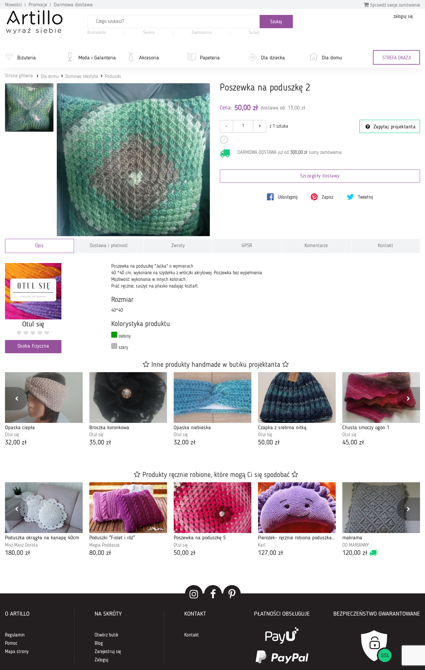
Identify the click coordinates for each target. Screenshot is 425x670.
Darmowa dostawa (73, 5)
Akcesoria (149, 58)
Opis (39, 245)
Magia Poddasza (104, 545)
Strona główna (19, 76)
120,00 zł (355, 553)
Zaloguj (101, 660)
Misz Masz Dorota (21, 545)
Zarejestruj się (108, 651)
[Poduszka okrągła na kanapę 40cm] (44, 507)
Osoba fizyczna (33, 346)
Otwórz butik (106, 635)
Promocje (38, 5)
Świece (149, 33)
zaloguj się (403, 16)
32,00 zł (16, 442)
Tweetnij (365, 197)
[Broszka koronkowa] (128, 397)
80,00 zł (100, 553)
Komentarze (316, 245)
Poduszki (113, 76)
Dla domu (332, 58)
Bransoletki (96, 33)
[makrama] (381, 507)
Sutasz (254, 33)
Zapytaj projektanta (393, 127)
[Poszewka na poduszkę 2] (133, 159)
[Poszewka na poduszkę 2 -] (29, 107)
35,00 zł (100, 442)
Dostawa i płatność (109, 245)
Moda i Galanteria (97, 58)
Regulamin (15, 635)
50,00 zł (269, 442)
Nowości (13, 5)
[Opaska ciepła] (44, 397)
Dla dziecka (273, 58)
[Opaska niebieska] (212, 397)
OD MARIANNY (355, 545)
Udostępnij (287, 197)
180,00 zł (17, 553)
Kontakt (385, 245)
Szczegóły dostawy (320, 176)
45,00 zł (353, 442)
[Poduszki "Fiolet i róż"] (128, 507)
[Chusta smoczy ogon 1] (381, 397)
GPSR (247, 245)
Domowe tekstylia (81, 76)
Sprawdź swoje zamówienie (394, 5)
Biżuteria (26, 58)
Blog (99, 643)
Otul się (12, 435)
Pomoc (11, 643)
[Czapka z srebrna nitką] (297, 397)
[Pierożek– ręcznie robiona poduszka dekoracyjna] (297, 507)
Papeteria (210, 58)
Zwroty (178, 245)
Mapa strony (17, 651)
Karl (261, 545)
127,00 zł (270, 553)
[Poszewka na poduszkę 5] (212, 507)
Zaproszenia (202, 33)
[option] (44, 410)
